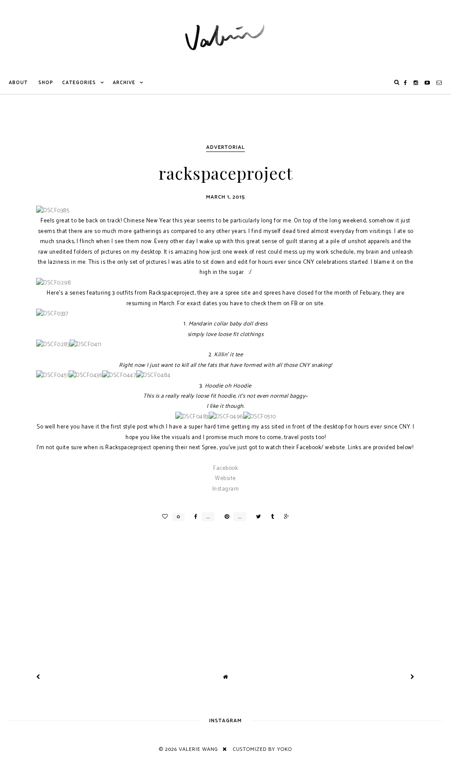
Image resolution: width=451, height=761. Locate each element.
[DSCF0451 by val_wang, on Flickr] (52, 375)
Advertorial (225, 147)
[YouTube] (427, 82)
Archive (124, 83)
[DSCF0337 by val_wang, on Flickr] (52, 313)
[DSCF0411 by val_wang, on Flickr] (85, 344)
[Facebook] (405, 82)
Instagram (225, 489)
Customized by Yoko (262, 749)
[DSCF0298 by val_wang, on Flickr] (53, 283)
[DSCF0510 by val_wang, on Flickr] (259, 416)
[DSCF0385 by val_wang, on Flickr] (52, 210)
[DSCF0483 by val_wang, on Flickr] (192, 416)
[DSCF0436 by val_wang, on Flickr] (85, 375)
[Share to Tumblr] (270, 516)
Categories (79, 83)
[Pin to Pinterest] (224, 516)
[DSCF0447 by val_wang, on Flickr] (119, 375)
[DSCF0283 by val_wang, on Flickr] (53, 344)
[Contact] (439, 82)
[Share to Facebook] (193, 516)
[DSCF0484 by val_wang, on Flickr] (153, 375)
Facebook (225, 468)
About (18, 83)
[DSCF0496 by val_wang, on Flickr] (226, 416)
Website (225, 478)
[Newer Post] (38, 677)
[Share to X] (256, 516)
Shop (45, 83)
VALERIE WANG (198, 749)
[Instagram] (416, 82)
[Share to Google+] (284, 516)
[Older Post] (412, 677)
